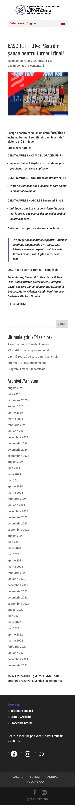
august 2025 (15, 406)
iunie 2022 (14, 622)
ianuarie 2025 (16, 431)
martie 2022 (15, 640)
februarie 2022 (17, 646)
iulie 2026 (14, 394)
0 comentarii (36, 65)
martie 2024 (15, 492)
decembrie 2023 (18, 511)
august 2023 (15, 535)
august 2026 (15, 388)
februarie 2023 (17, 572)
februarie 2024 (17, 498)
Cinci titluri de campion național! (29, 350)
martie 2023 (15, 566)
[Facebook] (14, 754)
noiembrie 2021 (18, 665)
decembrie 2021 (18, 659)
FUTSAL (35, 776)
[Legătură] (41, 754)
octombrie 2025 (18, 400)
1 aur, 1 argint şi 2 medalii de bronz (30, 344)
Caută (61, 323)
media (15, 60)
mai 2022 (13, 628)
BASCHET (45, 60)
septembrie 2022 (18, 603)
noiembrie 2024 (18, 443)
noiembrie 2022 (18, 591)
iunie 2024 (14, 474)
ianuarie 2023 (16, 578)
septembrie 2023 (18, 529)
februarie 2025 (17, 425)
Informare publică (21, 710)
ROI (19, 740)
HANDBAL (51, 776)
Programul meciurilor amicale (26, 369)
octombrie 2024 (18, 449)
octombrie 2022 (18, 597)
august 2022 (15, 609)
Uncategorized (17, 65)
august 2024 (15, 461)
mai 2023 (13, 554)
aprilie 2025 (15, 412)
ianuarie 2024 (16, 505)
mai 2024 (13, 480)
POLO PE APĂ (35, 781)
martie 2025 (15, 418)
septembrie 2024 (18, 455)
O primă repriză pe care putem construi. (33, 356)
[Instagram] (27, 754)
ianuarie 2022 (16, 653)
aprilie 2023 (15, 560)
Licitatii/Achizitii (21, 716)
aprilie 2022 (15, 634)
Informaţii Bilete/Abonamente (27, 362)
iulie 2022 (14, 616)
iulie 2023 (14, 542)
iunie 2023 (14, 548)
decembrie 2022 (18, 585)
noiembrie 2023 (18, 517)
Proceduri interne (21, 723)
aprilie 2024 (15, 486)
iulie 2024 (14, 468)
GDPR (11, 740)
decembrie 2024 (18, 437)
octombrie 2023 (18, 523)
